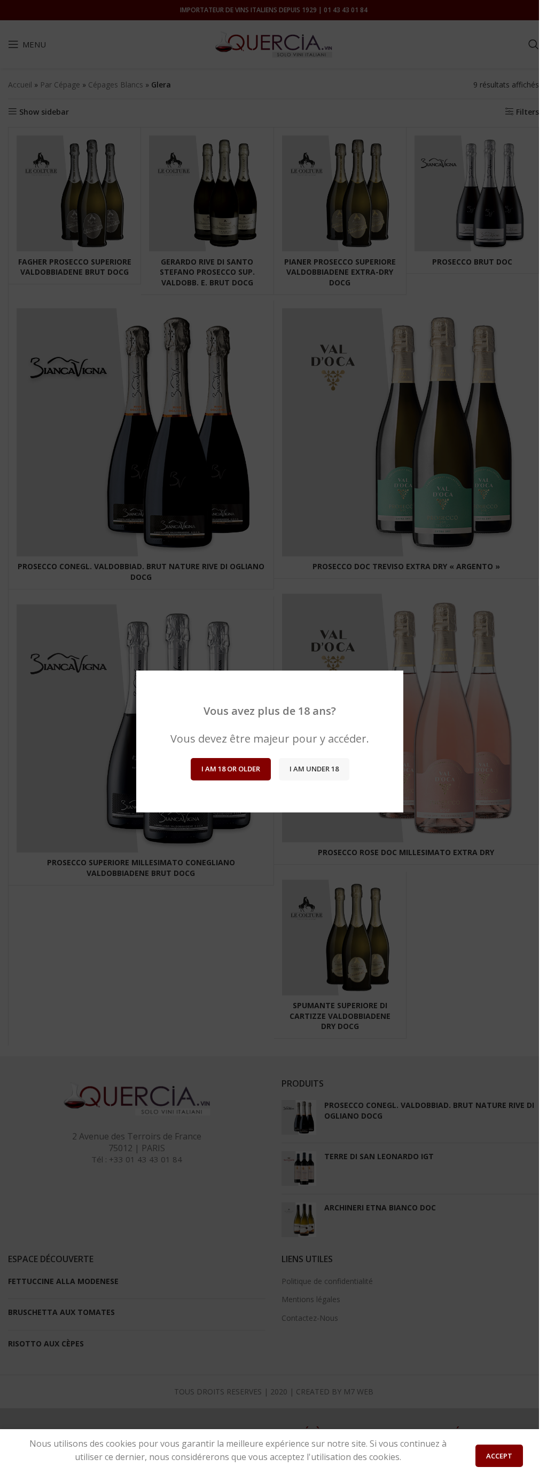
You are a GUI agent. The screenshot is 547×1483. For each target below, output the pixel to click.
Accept (499, 1456)
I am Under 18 (313, 769)
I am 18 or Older (230, 769)
